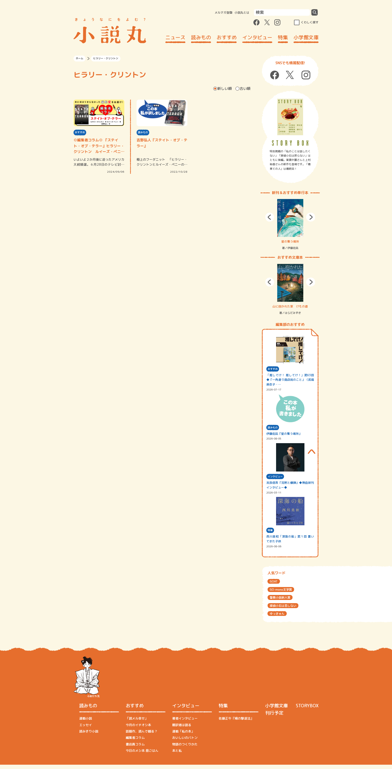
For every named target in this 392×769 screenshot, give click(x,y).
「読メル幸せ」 (137, 718)
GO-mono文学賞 (281, 589)
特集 (283, 37)
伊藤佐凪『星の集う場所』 (284, 434)
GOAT (274, 581)
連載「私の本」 (183, 731)
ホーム (79, 58)
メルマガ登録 (223, 12)
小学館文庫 (306, 37)
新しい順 (224, 88)
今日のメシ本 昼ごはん (142, 750)
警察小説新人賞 (280, 597)
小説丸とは (242, 12)
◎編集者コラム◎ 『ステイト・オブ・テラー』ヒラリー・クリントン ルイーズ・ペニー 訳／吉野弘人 (99, 146)
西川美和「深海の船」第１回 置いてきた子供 (290, 538)
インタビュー (257, 37)
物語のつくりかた (185, 744)
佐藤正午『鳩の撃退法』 (236, 718)
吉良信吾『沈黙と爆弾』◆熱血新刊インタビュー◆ (290, 485)
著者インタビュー (185, 718)
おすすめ (227, 37)
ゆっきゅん (277, 614)
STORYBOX (307, 705)
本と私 (177, 750)
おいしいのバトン (185, 737)
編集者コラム (135, 737)
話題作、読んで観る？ (141, 731)
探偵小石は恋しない (283, 606)
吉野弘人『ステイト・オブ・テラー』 (162, 143)
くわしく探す (309, 22)
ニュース (175, 37)
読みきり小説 (88, 731)
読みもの (201, 37)
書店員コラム (135, 744)
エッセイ (85, 725)
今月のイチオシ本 (138, 725)
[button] (269, 217)
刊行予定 (274, 713)
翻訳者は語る (181, 725)
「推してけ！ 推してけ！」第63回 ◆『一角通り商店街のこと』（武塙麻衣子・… (290, 380)
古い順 (245, 88)
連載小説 (85, 718)
